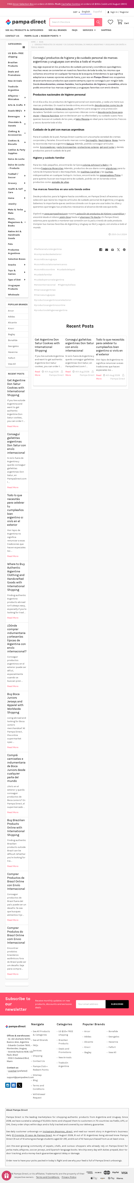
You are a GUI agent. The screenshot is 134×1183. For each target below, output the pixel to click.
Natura (70, 143)
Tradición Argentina (13, 88)
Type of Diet (14, 279)
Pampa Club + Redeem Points (41, 35)
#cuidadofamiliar (43, 274)
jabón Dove (65, 217)
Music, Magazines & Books (15, 222)
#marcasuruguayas (44, 295)
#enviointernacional (45, 284)
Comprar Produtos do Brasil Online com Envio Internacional (16, 935)
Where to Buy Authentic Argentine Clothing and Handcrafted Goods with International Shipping (16, 577)
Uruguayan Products (14, 287)
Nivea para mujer (64, 108)
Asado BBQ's (15, 110)
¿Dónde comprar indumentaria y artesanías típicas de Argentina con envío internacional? (16, 638)
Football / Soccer (13, 176)
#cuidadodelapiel (66, 269)
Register (124, 12)
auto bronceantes (66, 147)
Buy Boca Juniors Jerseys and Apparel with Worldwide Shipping (15, 703)
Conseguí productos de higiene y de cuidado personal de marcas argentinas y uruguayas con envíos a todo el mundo (75, 59)
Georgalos (13, 346)
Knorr (11, 328)
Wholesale (13, 294)
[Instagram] (7, 1085)
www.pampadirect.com (56, 213)
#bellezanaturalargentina (48, 249)
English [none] (86, 11)
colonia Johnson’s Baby (95, 165)
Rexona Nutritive (50, 115)
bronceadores (48, 147)
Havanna (12, 352)
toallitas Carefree (90, 171)
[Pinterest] (124, 249)
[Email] (106, 249)
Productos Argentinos (14, 251)
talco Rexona (82, 119)
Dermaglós (91, 140)
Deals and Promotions (14, 73)
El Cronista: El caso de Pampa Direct (32, 1135)
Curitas (109, 171)
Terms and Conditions (48, 1177)
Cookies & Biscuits (13, 142)
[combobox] (76, 22)
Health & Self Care (15, 191)
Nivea (115, 140)
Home (11, 198)
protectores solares (88, 147)
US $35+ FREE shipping (16, 55)
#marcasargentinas (45, 289)
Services (88, 30)
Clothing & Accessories (15, 133)
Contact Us (12, 35)
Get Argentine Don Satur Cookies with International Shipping (16, 387)
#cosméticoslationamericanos (50, 264)
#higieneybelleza (66, 284)
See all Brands (58, 30)
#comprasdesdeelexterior (48, 254)
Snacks (12, 264)
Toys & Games (12, 272)
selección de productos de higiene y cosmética (100, 213)
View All (12, 364)
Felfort (11, 358)
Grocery (12, 183)
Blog (35, 1080)
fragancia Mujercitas (52, 168)
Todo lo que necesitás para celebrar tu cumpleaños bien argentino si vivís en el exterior (15, 510)
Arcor (11, 310)
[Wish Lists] (111, 22)
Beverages (14, 116)
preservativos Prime (110, 175)
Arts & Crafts (15, 105)
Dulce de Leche (16, 159)
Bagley (11, 334)
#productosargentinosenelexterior (52, 300)
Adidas (11, 316)
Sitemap (37, 1075)
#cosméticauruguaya (45, 259)
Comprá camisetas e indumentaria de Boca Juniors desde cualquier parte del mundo (16, 768)
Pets (10, 244)
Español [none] (97, 11)
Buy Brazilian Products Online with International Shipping (16, 827)
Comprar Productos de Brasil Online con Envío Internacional (16, 881)
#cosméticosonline (44, 269)
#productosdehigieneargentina (50, 310)
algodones (111, 168)
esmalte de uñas (60, 182)
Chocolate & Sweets (15, 124)
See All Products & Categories (24, 30)
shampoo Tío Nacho (90, 217)
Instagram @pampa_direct (57, 1131)
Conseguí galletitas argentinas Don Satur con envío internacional (16, 443)
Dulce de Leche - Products (16, 166)
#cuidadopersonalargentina (49, 279)
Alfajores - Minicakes (14, 97)
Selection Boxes (16, 259)
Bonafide (12, 340)
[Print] (112, 249)
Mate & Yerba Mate (15, 211)
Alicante (12, 322)
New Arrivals (15, 80)
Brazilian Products (13, 64)
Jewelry (12, 203)
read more (12, 426)
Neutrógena (104, 140)
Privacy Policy (69, 1177)
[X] (118, 249)
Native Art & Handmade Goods (15, 235)
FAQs (74, 30)
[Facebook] (100, 249)
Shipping (106, 30)
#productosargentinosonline (49, 305)
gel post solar (107, 147)
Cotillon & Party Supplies (16, 151)
